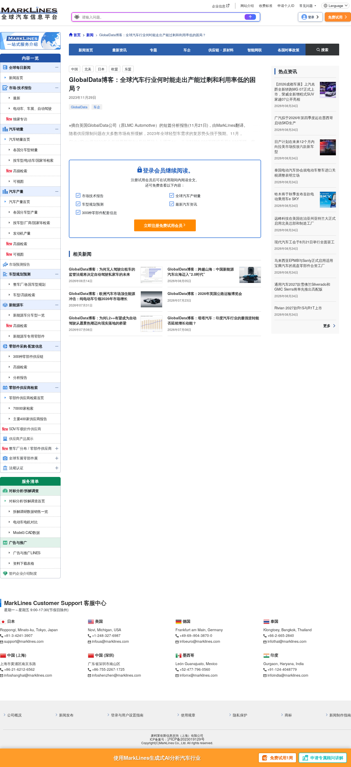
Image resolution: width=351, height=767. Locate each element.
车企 (187, 49)
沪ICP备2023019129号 (186, 739)
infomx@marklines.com (199, 675)
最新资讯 (119, 49)
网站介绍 (247, 5)
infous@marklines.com (110, 641)
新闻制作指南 (340, 715)
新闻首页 (86, 49)
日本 (101, 68)
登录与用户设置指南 (127, 715)
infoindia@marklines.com (287, 675)
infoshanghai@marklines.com (28, 675)
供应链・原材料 (221, 49)
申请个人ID (286, 5)
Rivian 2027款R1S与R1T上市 (298, 307)
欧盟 (114, 68)
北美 (88, 68)
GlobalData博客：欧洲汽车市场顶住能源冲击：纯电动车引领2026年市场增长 (102, 296)
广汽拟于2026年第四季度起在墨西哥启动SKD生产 (303, 120)
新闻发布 (66, 715)
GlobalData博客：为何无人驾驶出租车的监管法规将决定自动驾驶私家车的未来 (102, 271)
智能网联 (254, 49)
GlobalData (79, 106)
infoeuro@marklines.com (200, 641)
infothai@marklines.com (287, 641)
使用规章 (188, 715)
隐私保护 (240, 715)
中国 (74, 68)
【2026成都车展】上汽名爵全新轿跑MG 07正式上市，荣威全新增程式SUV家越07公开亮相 (294, 91)
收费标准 (265, 5)
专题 (153, 49)
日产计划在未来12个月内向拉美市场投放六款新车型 (294, 146)
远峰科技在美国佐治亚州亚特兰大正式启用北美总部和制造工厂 (305, 221)
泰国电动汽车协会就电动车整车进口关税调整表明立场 (305, 172)
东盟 (128, 68)
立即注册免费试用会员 (163, 225)
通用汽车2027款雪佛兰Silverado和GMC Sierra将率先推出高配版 (302, 287)
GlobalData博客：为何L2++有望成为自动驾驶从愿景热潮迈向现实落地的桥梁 (102, 320)
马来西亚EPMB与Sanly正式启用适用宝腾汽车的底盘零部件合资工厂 (303, 263)
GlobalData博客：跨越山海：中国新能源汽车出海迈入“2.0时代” (201, 271)
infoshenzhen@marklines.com (116, 675)
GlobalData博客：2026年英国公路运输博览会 (205, 293)
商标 (288, 715)
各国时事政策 (288, 49)
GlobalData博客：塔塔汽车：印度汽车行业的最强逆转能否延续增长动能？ (213, 320)
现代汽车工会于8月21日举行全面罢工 (304, 241)
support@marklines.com (24, 641)
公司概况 (14, 715)
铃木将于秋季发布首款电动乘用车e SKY (294, 196)
